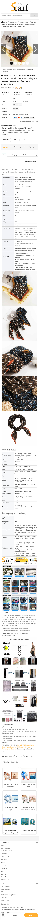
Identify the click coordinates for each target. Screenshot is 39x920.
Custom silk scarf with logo (28, 785)
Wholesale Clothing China (8, 895)
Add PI (23, 140)
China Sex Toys (5, 889)
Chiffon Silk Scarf (6, 856)
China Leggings (5, 886)
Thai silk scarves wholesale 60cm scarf (28, 808)
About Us (3, 866)
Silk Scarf (3, 853)
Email (16, 140)
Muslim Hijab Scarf (6, 851)
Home (5, 22)
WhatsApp (14, 915)
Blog (2, 871)
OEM (26, 102)
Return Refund (5, 877)
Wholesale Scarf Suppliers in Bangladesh (10, 832)
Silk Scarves (13, 22)
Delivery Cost (5, 880)
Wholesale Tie (5, 900)
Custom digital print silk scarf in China (28, 832)
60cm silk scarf (24, 22)
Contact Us (4, 868)
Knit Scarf (4, 859)
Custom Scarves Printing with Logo (10, 785)
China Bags (4, 892)
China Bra (3, 897)
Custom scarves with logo (10, 808)
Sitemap (3, 874)
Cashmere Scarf (5, 848)
